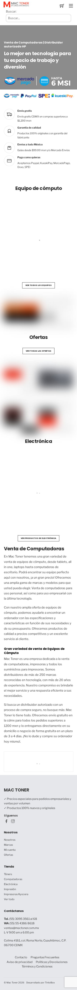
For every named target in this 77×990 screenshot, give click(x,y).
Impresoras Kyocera (16, 894)
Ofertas (8, 854)
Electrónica (11, 884)
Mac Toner (12, 982)
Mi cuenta (10, 849)
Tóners (8, 874)
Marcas (8, 844)
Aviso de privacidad (19, 962)
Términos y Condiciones (37, 966)
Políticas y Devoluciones (51, 962)
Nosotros (9, 839)
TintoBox (50, 982)
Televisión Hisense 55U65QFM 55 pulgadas (41, 510)
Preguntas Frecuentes (45, 957)
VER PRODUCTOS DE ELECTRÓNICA (38, 538)
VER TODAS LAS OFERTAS (38, 351)
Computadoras (13, 879)
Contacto (21, 957)
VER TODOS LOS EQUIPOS (38, 285)
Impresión (10, 889)
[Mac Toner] (16, 4)
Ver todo (9, 899)
